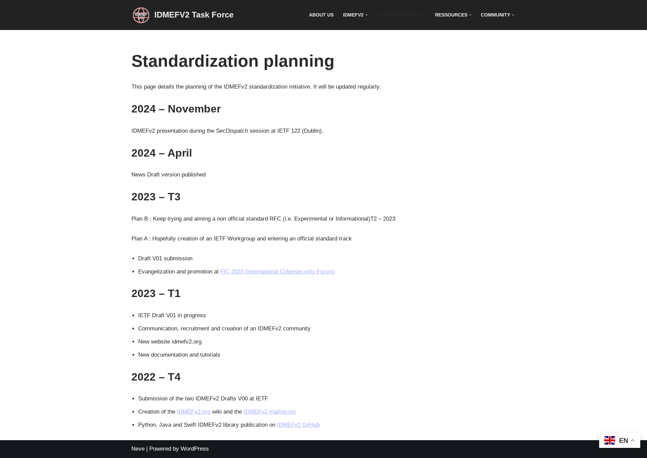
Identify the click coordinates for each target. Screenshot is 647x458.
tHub (314, 425)
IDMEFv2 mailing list (270, 411)
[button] (366, 15)
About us (321, 15)
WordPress (195, 449)
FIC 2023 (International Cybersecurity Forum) (277, 271)
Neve (138, 449)
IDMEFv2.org (193, 411)
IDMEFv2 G (292, 425)
